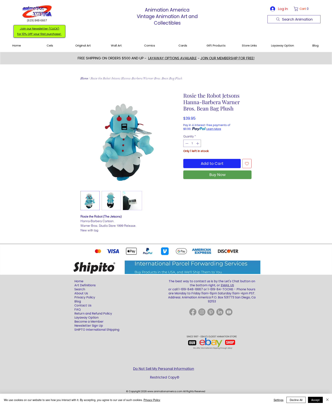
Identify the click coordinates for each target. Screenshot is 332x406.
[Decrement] (186, 143)
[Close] (327, 400)
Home (84, 78)
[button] (302, 9)
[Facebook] (192, 312)
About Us (81, 293)
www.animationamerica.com (165, 391)
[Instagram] (201, 312)
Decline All (296, 400)
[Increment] (198, 143)
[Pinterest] (210, 312)
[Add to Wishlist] (246, 163)
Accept (315, 400)
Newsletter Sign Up (88, 325)
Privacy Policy (152, 400)
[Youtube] (228, 312)
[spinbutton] (192, 143)
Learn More (213, 129)
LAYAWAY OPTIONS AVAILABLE (172, 58)
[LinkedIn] (219, 312)
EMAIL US (227, 285)
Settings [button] (278, 400)
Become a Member (89, 321)
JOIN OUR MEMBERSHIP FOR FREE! (227, 58)
